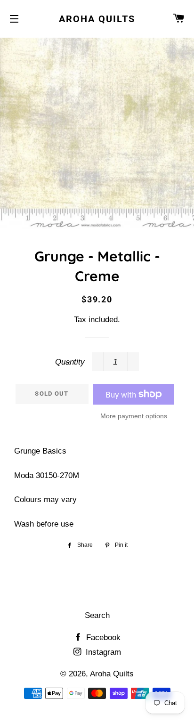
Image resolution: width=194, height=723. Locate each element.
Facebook (102, 637)
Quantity (70, 361)
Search (97, 615)
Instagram (102, 652)
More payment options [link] (133, 416)
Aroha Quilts (97, 18)
